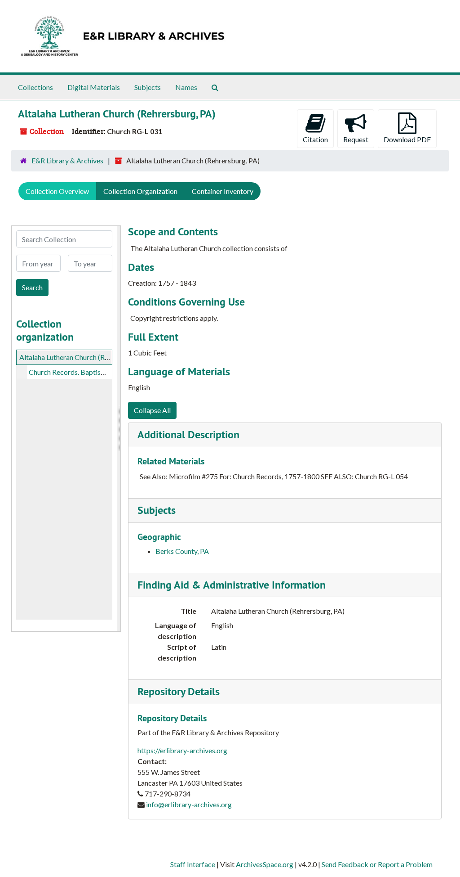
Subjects (147, 87)
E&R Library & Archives (67, 160)
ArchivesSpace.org (264, 864)
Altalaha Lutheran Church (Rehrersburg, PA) (86, 357)
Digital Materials (93, 87)
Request (355, 139)
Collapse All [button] (152, 410)
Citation (315, 139)
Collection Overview (57, 191)
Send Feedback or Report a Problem (377, 864)
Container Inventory (222, 191)
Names (186, 87)
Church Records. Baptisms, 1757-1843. (89, 372)
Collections (35, 87)
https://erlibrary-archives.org (182, 750)
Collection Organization (140, 191)
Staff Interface (192, 864)
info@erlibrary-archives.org (189, 804)
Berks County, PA (182, 551)
